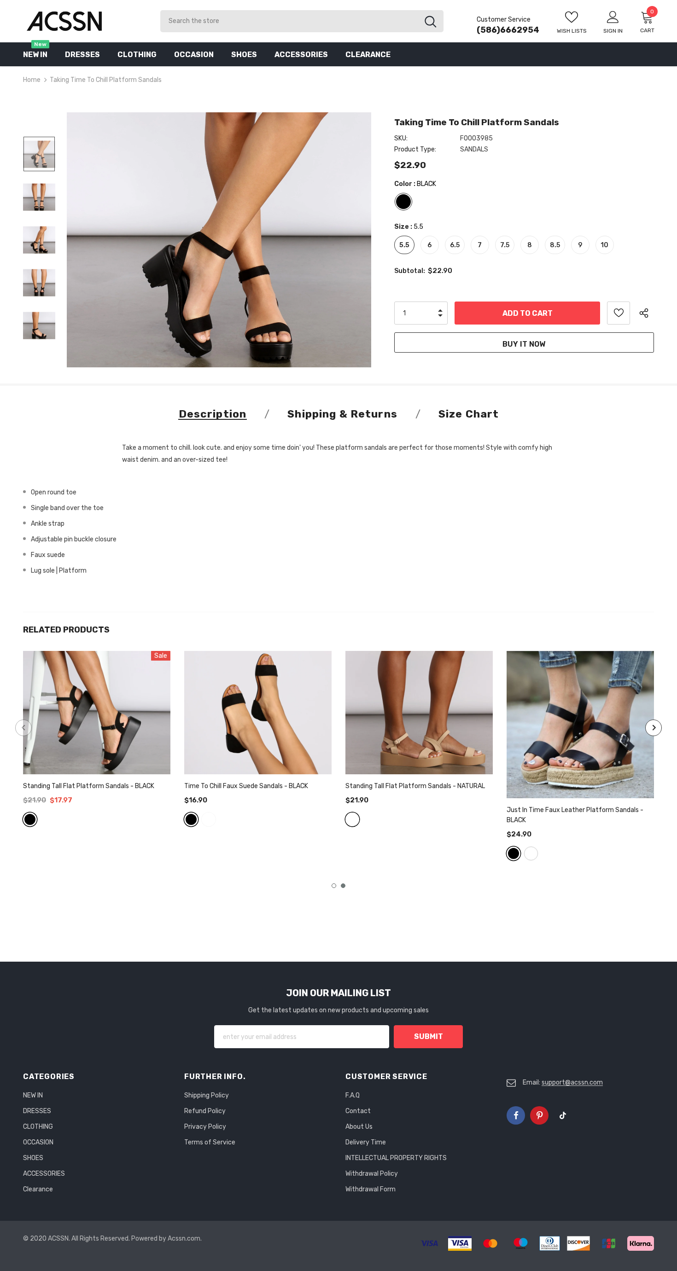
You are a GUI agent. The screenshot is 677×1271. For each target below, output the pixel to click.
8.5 (555, 245)
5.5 (404, 245)
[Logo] (84, 21)
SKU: (401, 138)
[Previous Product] (23, 728)
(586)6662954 (508, 30)
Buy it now (523, 344)
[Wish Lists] (618, 313)
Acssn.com (184, 1238)
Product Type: (415, 149)
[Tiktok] (563, 1115)
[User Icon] (613, 16)
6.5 (455, 245)
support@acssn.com (572, 1082)
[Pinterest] (539, 1115)
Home (32, 80)
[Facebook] (516, 1115)
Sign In (613, 31)
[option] (219, 239)
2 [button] (343, 885)
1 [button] (334, 885)
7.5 (504, 245)
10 (604, 245)
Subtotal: (409, 271)
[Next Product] (653, 728)
